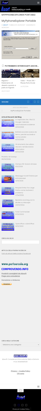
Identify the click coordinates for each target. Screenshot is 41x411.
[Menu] (38, 2)
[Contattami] (38, 102)
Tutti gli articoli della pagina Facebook (16, 253)
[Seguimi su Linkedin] (35, 102)
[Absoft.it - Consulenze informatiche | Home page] (5, 2)
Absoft (5, 25)
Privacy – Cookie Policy (20, 371)
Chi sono (20, 373)
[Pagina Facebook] (28, 102)
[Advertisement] (20, 314)
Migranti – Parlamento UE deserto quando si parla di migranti (9, 84)
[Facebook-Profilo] (31, 102)
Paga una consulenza (11, 276)
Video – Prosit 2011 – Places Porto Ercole (28, 82)
